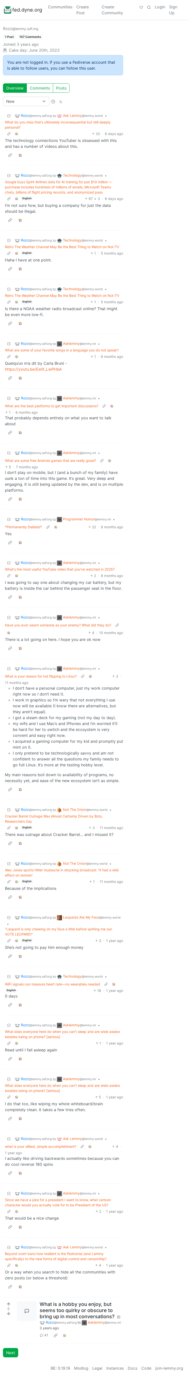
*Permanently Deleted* (23, 527)
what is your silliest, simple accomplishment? (40, 1146)
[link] (17, 133)
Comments (40, 88)
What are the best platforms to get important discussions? (51, 406)
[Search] (149, 7)
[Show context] (9, 133)
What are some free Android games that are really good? (50, 460)
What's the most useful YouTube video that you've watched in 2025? (60, 569)
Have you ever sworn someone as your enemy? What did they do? (58, 625)
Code (146, 1368)
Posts (61, 88)
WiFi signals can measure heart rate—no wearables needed (52, 984)
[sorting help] (53, 101)
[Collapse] (9, 116)
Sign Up (173, 9)
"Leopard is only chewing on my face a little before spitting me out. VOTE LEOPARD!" (59, 931)
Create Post (82, 9)
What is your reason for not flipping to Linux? (41, 676)
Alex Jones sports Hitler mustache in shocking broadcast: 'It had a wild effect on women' (62, 872)
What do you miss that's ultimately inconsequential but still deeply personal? (57, 124)
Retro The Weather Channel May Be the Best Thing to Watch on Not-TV (62, 247)
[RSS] (61, 101)
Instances (115, 1368)
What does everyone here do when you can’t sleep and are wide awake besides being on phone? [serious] (62, 1034)
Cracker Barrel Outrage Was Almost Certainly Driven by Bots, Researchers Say (54, 818)
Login (160, 6)
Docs (132, 1368)
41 (46, 1335)
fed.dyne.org (27, 10)
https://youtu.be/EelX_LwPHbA (33, 369)
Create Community (112, 9)
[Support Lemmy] (141, 7)
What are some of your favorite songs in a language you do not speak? (62, 350)
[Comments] (27, 1311)
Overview (15, 88)
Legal (97, 1368)
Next (10, 1352)
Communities (60, 6)
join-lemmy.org (169, 1368)
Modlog (81, 1368)
